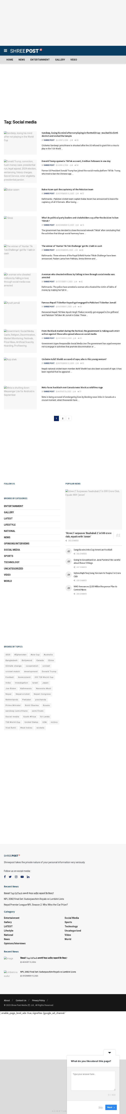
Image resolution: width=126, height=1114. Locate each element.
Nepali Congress (42, 694)
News (22, 59)
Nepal (8, 694)
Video (73, 59)
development (31, 671)
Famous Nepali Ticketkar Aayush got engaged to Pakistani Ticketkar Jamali (79, 302)
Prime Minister (13, 705)
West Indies (26, 728)
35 (77, 140)
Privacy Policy (38, 1000)
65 (80, 307)
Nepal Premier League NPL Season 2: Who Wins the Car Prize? (36, 904)
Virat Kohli (11, 728)
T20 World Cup (13, 722)
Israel (35, 683)
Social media (12, 717)
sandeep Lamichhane (17, 711)
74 (83, 225)
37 (83, 193)
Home (9, 59)
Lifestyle (10, 524)
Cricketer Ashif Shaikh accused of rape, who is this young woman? (74, 359)
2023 (8, 655)
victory (54, 722)
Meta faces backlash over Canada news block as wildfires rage (72, 387)
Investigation (21, 683)
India (8, 683)
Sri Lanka (45, 717)
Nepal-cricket (23, 694)
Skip (100, 1107)
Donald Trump (49, 671)
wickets (40, 728)
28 (82, 250)
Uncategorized (13, 568)
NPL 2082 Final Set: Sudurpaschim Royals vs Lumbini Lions (34, 899)
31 (80, 391)
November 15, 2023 (66, 193)
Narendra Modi (43, 689)
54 (77, 165)
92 (83, 363)
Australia (48, 655)
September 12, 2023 (66, 363)
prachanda (40, 700)
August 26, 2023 (64, 391)
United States (31, 722)
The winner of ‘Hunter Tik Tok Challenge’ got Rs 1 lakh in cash (72, 245)
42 (81, 282)
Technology (11, 562)
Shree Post (49, 140)
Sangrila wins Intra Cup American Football (93, 549)
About (7, 1000)
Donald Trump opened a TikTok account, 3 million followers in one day (76, 161)
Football (10, 677)
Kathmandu (26, 689)
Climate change (14, 666)
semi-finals (37, 711)
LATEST (8, 518)
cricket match (13, 671)
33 (80, 338)
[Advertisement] (63, 23)
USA (44, 722)
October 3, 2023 (65, 338)
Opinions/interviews (16, 543)
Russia (46, 705)
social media (12, 549)
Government (24, 677)
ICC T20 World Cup (44, 677)
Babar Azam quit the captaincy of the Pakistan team (67, 189)
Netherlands (12, 700)
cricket (46, 666)
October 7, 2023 (65, 307)
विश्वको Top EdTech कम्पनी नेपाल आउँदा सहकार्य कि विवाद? (29, 893)
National (9, 531)
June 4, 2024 (63, 165)
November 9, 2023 (65, 250)
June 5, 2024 (63, 140)
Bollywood (27, 660)
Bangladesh (12, 660)
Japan (45, 683)
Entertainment (40, 59)
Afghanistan (20, 655)
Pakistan (26, 700)
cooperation (32, 666)
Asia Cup (35, 655)
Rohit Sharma (32, 705)
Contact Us (21, 1000)
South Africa (29, 717)
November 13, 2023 (66, 225)
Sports (8, 556)
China (51, 660)
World (8, 581)
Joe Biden (11, 689)
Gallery (60, 59)
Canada (40, 660)
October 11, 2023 (65, 282)
